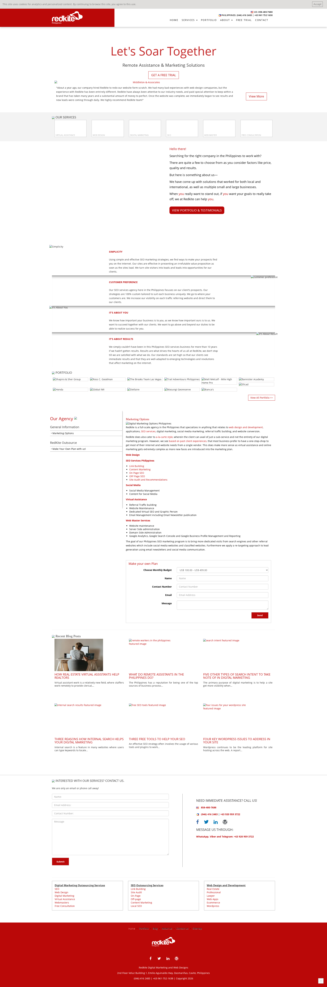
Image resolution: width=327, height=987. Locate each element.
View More (256, 96)
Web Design (61, 892)
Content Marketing (140, 469)
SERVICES (189, 20)
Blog (155, 928)
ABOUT (225, 20)
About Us (167, 928)
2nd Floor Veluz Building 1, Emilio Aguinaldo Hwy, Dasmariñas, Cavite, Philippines (163, 973)
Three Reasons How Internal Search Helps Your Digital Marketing (89, 740)
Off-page (136, 899)
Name (168, 578)
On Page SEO (136, 472)
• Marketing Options (62, 433)
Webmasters (62, 902)
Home (131, 928)
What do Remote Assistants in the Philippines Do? (156, 676)
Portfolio (144, 928)
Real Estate (213, 889)
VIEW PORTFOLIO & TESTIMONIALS (197, 210)
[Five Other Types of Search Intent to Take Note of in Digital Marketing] (237, 655)
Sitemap (197, 928)
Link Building (136, 466)
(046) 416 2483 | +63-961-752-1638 (153, 978)
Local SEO (136, 906)
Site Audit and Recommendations (148, 479)
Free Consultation (65, 906)
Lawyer (211, 895)
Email (168, 595)
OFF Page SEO (137, 476)
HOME (174, 20)
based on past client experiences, (188, 441)
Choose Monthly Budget (157, 570)
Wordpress (213, 906)
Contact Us (182, 928)
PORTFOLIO (209, 20)
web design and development (246, 427)
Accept (317, 4)
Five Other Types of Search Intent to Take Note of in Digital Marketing (236, 676)
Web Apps (212, 899)
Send (260, 615)
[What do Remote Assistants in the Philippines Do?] (163, 655)
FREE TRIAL (244, 20)
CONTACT (261, 20)
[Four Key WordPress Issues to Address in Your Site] (237, 719)
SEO (57, 889)
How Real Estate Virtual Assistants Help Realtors (86, 676)
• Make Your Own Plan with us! (68, 448)
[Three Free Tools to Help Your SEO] (163, 719)
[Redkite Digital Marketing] (66, 16)
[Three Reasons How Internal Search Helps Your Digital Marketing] (89, 719)
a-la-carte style (164, 437)
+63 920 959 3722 (230, 814)
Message (167, 603)
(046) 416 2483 (209, 814)
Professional (214, 892)
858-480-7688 (208, 807)
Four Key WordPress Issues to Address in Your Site (236, 740)
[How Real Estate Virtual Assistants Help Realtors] (89, 655)
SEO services (148, 431)
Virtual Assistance (65, 899)
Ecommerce (213, 902)
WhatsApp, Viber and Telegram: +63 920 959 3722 (225, 836)
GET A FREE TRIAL (163, 75)
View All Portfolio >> (261, 397)
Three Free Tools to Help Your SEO (157, 739)
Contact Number (162, 586)
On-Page (136, 895)
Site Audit (136, 892)
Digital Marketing (64, 895)
